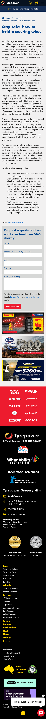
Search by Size (9, 572)
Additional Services (11, 617)
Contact (7, 624)
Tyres (5, 565)
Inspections (7, 604)
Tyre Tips (6, 582)
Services (7, 595)
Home (7, 18)
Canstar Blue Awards (11, 653)
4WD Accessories (10, 598)
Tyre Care (7, 578)
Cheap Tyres (8, 659)
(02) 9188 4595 (16, 509)
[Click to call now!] (30, 3)
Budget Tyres (8, 656)
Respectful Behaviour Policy (12, 707)
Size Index (7, 649)
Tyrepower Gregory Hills (25, 8)
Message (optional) (12, 276)
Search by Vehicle (10, 569)
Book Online (9, 627)
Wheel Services (9, 614)
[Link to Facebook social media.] (23, 713)
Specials (7, 620)
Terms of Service (32, 297)
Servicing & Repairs (11, 608)
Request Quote (12, 306)
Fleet (5, 630)
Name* (7, 243)
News (6, 634)
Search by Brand (10, 575)
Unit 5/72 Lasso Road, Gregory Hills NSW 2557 (23, 502)
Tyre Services (8, 611)
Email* (7, 260)
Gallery (7, 637)
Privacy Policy (15, 297)
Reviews (7, 640)
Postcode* (8, 268)
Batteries (6, 601)
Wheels (7, 585)
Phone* (17, 251)
